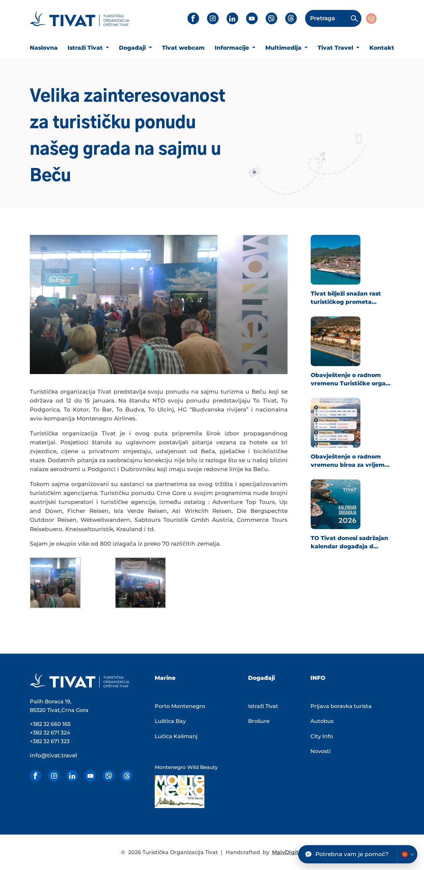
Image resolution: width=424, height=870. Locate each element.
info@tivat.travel (53, 755)
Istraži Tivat (86, 47)
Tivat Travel (336, 47)
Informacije (233, 47)
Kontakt (381, 47)
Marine (165, 678)
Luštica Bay (170, 721)
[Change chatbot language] (407, 854)
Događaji (133, 47)
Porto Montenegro (180, 706)
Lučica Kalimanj (176, 736)
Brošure (259, 721)
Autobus (322, 721)
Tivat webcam (183, 47)
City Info (321, 736)
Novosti (320, 751)
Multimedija (284, 47)
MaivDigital (287, 852)
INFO (317, 678)
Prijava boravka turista (341, 706)
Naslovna (44, 47)
